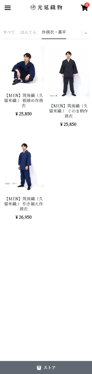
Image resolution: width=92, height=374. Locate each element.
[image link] (46, 7)
